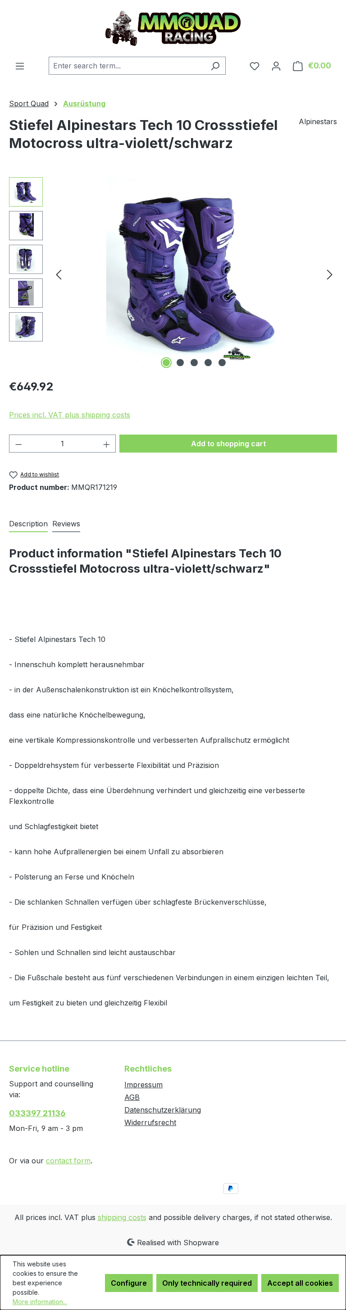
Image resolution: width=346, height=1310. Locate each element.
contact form (68, 1160)
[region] (173, 274)
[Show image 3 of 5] (194, 362)
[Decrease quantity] (18, 444)
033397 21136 (37, 1113)
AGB (132, 1097)
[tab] (28, 524)
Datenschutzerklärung (162, 1109)
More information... (40, 1302)
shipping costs (122, 1217)
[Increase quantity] (106, 444)
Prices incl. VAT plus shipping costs (69, 414)
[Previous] (58, 274)
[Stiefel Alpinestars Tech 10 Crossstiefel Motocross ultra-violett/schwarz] (194, 274)
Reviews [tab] (66, 523)
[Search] (215, 66)
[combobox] (127, 66)
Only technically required (207, 1283)
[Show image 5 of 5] (222, 362)
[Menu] (20, 66)
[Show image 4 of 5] (208, 362)
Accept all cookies (300, 1283)
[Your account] (276, 66)
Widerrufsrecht (150, 1122)
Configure (129, 1283)
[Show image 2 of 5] (180, 362)
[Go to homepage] (173, 28)
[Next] (330, 274)
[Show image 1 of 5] (166, 362)
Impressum (143, 1084)
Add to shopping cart (228, 443)
